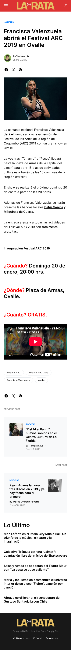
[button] (6, 5)
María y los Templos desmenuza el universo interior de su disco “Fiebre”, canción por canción (35, 583)
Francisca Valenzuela (49, 130)
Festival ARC (14, 372)
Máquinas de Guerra (18, 212)
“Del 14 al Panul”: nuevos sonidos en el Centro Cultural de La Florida (41, 435)
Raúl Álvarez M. (21, 56)
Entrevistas (52, 638)
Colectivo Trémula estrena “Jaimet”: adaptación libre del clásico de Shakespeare (35, 553)
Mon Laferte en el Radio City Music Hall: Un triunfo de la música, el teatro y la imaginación (35, 537)
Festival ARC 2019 (37, 248)
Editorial (37, 638)
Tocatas (30, 424)
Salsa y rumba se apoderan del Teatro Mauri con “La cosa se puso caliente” (35, 567)
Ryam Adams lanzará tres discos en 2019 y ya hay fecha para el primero (26, 491)
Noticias (9, 22)
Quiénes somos (21, 638)
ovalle (41, 380)
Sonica (58, 207)
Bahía (48, 207)
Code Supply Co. (50, 631)
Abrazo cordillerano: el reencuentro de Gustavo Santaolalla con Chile (31, 599)
